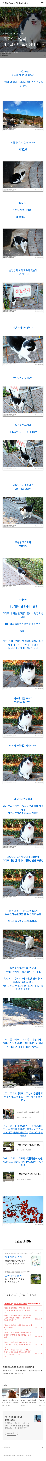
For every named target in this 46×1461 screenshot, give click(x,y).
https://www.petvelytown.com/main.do (20, 1253)
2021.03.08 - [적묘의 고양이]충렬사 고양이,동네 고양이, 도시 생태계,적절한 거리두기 (23, 1096)
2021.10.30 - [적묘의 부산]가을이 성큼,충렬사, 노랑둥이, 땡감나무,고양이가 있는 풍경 (23, 1161)
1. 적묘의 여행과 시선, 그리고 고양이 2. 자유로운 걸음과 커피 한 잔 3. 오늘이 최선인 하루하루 (17, 1425)
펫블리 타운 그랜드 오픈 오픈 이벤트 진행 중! (15, 1257)
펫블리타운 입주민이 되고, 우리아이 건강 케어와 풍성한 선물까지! (15, 1262)
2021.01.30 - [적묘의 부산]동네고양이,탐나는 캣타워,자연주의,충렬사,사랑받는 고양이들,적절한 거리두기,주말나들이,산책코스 (23, 1131)
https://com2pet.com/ (15, 1272)
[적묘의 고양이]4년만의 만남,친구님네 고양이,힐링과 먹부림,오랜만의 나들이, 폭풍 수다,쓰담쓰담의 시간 (17, 1317)
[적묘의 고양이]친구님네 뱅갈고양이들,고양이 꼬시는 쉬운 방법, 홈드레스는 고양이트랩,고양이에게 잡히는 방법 (17, 1352)
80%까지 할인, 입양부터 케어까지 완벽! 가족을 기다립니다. (15, 1280)
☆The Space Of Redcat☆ (15, 3)
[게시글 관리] (15, 1295)
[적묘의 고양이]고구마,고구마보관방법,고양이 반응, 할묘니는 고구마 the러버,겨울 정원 (17, 1343)
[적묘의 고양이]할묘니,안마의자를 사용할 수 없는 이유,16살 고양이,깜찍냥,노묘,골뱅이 (18, 1309)
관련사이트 (6, 1447)
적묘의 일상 (8, 1304)
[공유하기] (12, 1295)
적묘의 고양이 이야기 (20, 1304)
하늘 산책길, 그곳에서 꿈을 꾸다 (14, 1452)
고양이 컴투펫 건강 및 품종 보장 (14, 1275)
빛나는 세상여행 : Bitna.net (12, 1456)
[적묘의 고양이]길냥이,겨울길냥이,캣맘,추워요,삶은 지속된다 (18, 1326)
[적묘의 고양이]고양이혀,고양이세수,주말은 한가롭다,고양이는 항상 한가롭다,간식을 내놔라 (17, 1334)
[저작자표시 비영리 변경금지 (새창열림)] (32, 1295)
